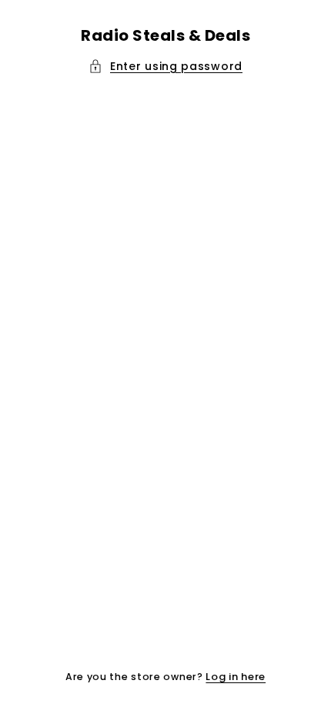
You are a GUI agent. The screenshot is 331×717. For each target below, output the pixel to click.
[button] (165, 66)
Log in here (236, 676)
